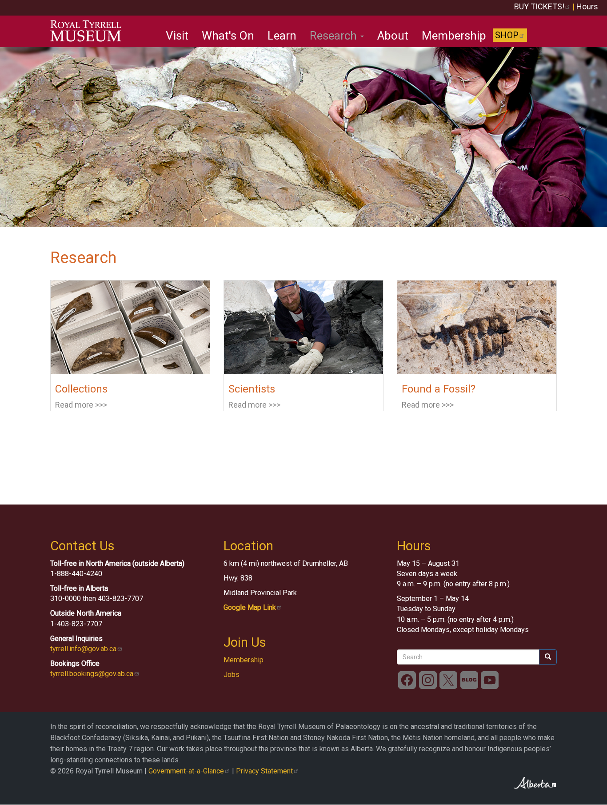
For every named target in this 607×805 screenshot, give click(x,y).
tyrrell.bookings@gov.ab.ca (91, 673)
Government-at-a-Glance (186, 771)
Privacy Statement (264, 771)
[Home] (89, 31)
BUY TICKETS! (539, 6)
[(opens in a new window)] (407, 679)
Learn (282, 35)
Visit (177, 35)
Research (334, 35)
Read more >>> (81, 404)
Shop (507, 35)
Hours (587, 6)
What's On (228, 35)
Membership (454, 35)
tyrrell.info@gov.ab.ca (83, 649)
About (392, 35)
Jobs (232, 674)
